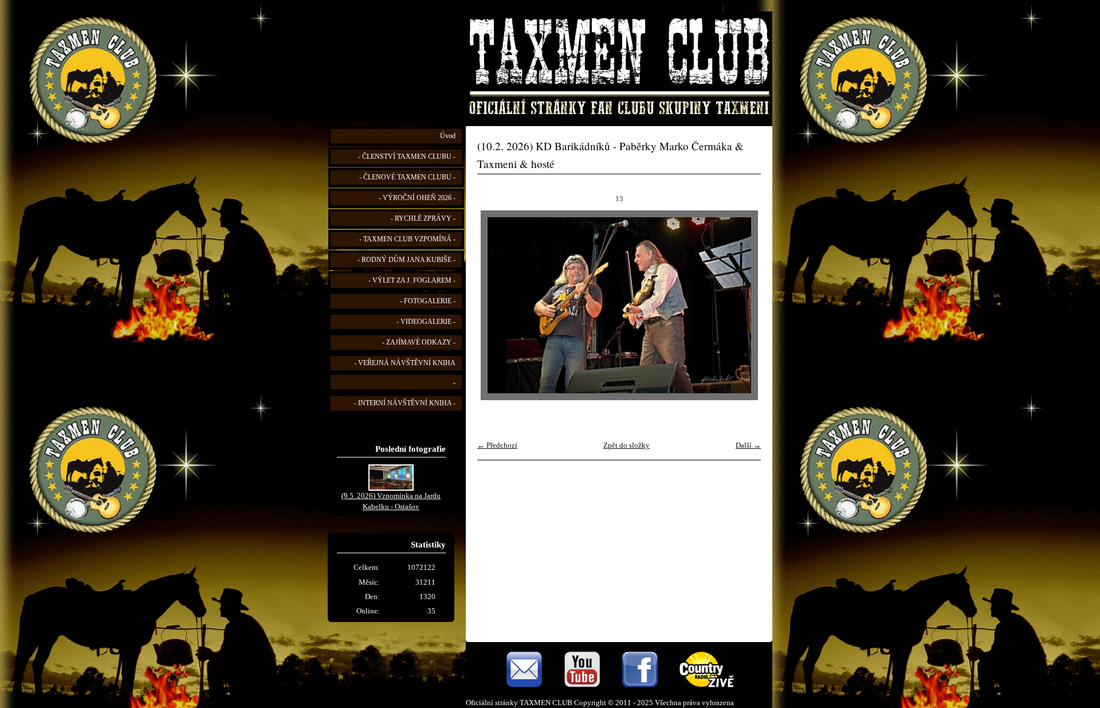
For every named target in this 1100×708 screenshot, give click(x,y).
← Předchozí (497, 445)
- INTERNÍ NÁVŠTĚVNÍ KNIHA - (404, 403)
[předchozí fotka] (496, 305)
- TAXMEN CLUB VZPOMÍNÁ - (407, 239)
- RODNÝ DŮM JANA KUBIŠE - (406, 260)
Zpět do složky (626, 445)
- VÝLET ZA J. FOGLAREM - (411, 280)
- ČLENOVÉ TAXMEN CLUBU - (407, 177)
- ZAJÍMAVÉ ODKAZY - (418, 342)
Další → (748, 445)
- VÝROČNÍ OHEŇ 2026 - (417, 198)
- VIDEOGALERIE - (425, 322)
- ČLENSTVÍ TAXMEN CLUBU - (406, 157)
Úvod (447, 136)
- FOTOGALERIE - (427, 301)
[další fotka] (742, 305)
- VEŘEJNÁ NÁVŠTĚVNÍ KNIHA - (404, 372)
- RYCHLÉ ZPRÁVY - (423, 218)
